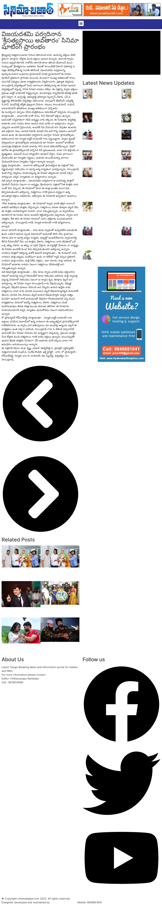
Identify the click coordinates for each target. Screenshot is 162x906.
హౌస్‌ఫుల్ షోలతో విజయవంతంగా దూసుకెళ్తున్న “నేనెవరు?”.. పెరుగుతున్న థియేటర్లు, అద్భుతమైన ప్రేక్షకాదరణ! (59, 574)
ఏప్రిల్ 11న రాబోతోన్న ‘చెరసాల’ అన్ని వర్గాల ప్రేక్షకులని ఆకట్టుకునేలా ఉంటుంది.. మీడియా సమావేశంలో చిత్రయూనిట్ (146, 212)
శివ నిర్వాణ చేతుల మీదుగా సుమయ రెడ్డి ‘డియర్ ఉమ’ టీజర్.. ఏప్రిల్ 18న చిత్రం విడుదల (146, 234)
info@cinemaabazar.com (62, 674)
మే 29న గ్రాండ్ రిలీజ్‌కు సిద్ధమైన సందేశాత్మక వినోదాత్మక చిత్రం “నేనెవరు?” (19, 612)
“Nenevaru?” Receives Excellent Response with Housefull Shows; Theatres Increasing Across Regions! (20, 574)
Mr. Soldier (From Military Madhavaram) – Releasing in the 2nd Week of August (59, 647)
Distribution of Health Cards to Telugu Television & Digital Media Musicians (107, 158)
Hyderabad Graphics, (64, 902)
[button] (81, 23)
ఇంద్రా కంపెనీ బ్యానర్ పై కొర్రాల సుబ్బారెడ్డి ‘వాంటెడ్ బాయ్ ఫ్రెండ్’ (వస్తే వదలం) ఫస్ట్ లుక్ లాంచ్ (58, 610)
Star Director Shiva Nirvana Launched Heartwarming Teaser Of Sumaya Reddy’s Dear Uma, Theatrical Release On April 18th (109, 238)
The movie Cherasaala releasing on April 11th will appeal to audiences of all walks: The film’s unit (108, 214)
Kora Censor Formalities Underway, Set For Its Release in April (108, 256)
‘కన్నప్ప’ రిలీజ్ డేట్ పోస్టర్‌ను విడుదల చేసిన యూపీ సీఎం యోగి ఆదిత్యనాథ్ (144, 174)
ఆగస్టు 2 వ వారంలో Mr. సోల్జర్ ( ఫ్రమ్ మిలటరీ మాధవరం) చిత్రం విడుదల (20, 648)
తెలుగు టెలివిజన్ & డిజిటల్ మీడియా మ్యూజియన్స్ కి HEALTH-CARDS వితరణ (145, 158)
